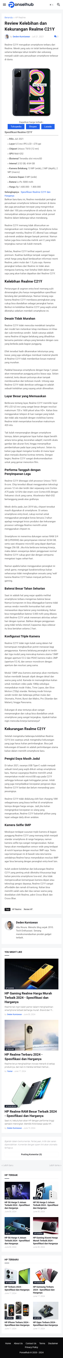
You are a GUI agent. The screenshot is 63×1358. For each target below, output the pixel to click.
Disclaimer (53, 1343)
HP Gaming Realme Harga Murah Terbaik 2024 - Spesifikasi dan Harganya (28, 998)
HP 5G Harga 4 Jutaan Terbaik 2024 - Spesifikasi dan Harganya (17, 1240)
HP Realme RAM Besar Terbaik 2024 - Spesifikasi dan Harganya (31, 1114)
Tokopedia (16, 126)
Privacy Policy (31, 1347)
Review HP (28, 909)
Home (8, 1343)
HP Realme (20, 17)
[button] (4, 4)
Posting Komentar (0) (31, 1154)
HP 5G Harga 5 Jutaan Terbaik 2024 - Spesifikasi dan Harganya (17, 1205)
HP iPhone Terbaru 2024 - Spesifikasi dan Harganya (17, 1324)
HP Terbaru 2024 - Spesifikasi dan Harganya (17, 1288)
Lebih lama (54, 1165)
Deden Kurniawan (27, 922)
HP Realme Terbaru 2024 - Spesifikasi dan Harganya (24, 1057)
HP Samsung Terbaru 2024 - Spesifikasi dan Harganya (44, 1290)
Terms (42, 1343)
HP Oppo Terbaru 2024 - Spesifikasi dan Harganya (45, 1324)
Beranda (9, 17)
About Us (18, 1343)
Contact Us (31, 1343)
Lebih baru (8, 1165)
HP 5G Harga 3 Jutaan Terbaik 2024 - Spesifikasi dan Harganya (45, 1205)
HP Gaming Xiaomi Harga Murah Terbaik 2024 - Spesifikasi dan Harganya (45, 1240)
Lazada (48, 126)
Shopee (33, 126)
